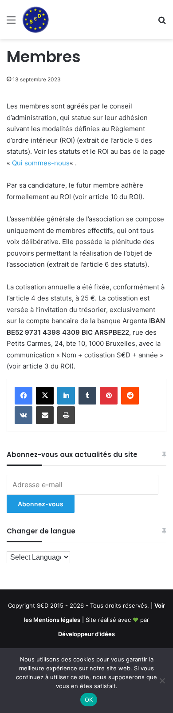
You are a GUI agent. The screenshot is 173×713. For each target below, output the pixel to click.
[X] (45, 396)
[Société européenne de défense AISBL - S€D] (35, 19)
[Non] (161, 680)
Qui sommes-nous (41, 163)
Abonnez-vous (40, 504)
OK (89, 699)
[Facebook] (23, 396)
